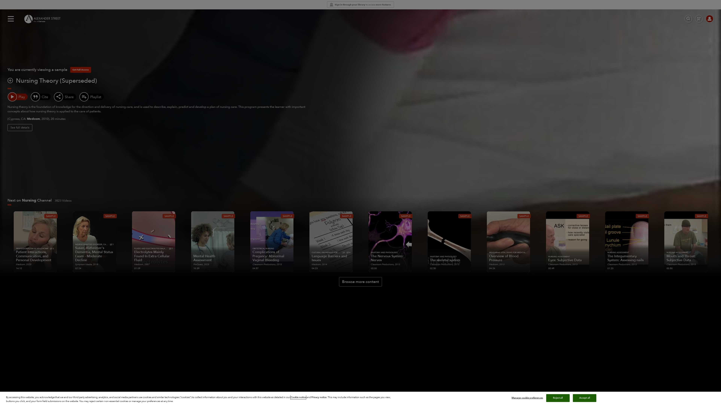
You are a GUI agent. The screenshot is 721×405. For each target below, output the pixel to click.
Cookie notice (298, 397)
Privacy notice (319, 397)
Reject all (558, 398)
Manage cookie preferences (527, 398)
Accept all (584, 398)
